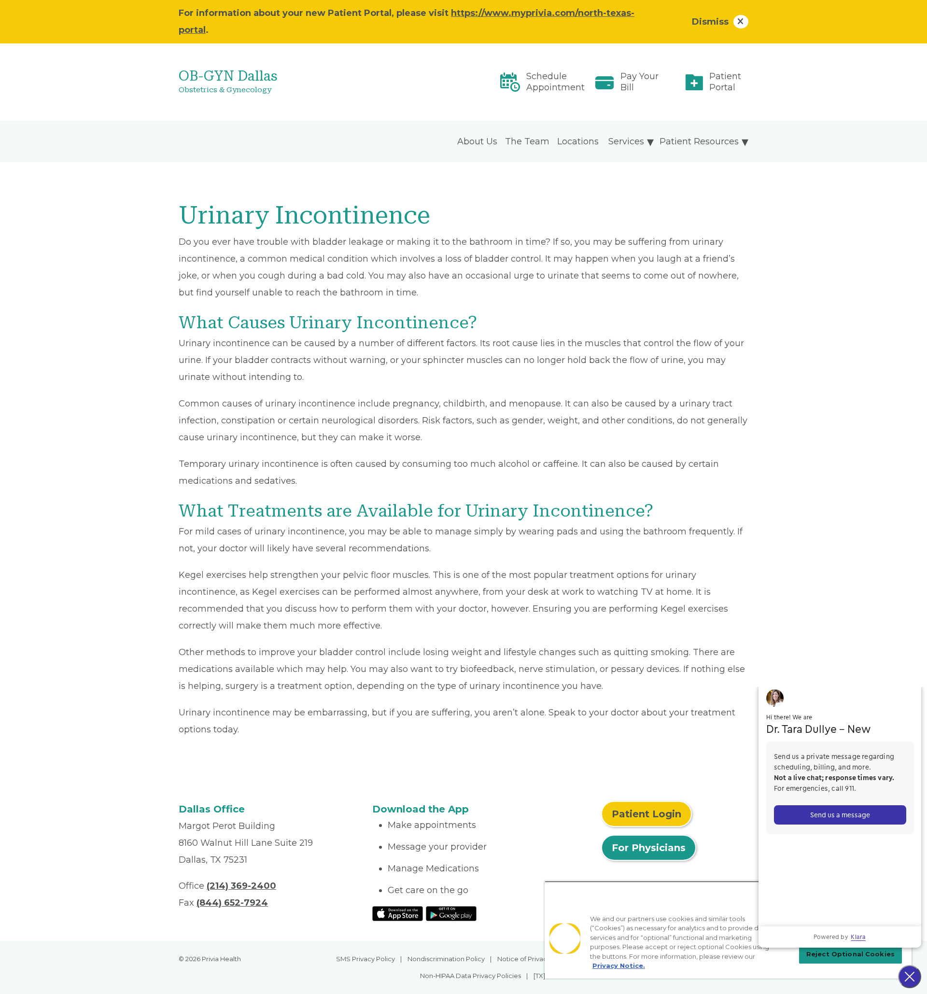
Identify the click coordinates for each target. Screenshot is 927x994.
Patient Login (646, 814)
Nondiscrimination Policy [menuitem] (446, 959)
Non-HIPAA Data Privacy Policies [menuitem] (470, 976)
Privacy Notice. (618, 965)
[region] (728, 930)
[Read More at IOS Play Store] (397, 913)
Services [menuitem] (626, 141)
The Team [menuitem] (527, 141)
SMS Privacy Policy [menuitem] (365, 959)
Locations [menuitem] (578, 141)
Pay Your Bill (639, 82)
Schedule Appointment (555, 82)
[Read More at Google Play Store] (451, 913)
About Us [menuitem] (477, 141)
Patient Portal (725, 82)
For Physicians (649, 848)
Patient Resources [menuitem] (699, 141)
